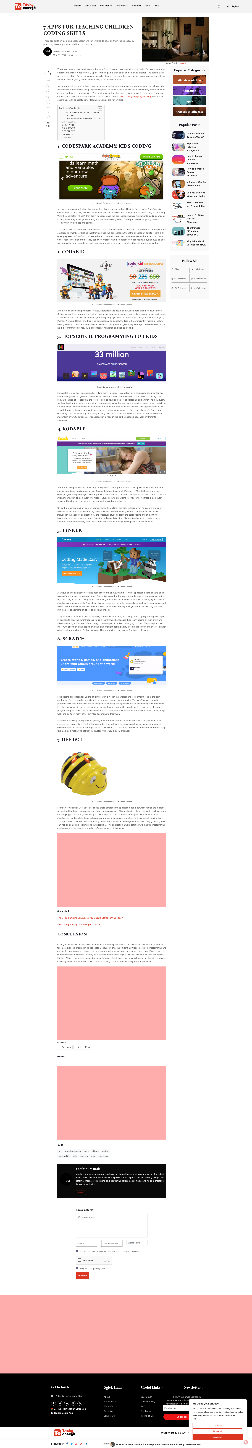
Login (227, 6)
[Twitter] (72, 1444)
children (95, 1151)
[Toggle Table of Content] (99, 108)
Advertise (108, 1411)
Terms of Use (148, 1415)
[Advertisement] (111, 851)
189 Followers (180, 288)
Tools (147, 5)
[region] (218, 1421)
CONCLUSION (67, 134)
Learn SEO (146, 1397)
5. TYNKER (70, 125)
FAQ (143, 1406)
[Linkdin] (86, 1444)
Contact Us (109, 1415)
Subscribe (182, 1416)
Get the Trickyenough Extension (70, 1408)
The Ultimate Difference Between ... (193, 231)
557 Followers (180, 279)
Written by (65, 52)
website (129, 203)
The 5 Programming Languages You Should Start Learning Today (90, 918)
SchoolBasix (125, 1174)
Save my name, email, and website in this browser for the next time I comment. (110, 1251)
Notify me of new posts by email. (92, 1269)
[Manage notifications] (246, 1442)
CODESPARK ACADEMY (89, 146)
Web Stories (106, 5)
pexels (183, 63)
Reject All (217, 1431)
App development (73, 1151)
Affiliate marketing (189, 80)
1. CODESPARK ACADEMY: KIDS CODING (82, 112)
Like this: (67, 137)
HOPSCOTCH (77, 336)
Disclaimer (146, 1411)
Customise (217, 1425)
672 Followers (200, 279)
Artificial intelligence (189, 111)
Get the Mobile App (63, 1412)
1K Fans (177, 269)
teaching (84, 1156)
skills (75, 1156)
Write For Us (110, 1401)
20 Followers (200, 269)
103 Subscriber (200, 288)
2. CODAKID (70, 115)
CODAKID (73, 252)
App (60, 1151)
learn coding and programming (135, 96)
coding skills (64, 1156)
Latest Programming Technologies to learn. (78, 924)
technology (103, 1156)
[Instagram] (81, 1444)
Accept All (217, 1437)
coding (105, 1151)
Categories (136, 5)
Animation (189, 90)
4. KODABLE (70, 122)
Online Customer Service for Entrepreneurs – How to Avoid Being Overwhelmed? (158, 1444)
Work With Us (110, 1406)
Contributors (121, 5)
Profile (80, 1193)
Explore (77, 5)
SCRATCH (73, 639)
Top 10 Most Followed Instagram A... (194, 147)
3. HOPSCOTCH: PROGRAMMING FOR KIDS (83, 119)
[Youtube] (76, 1444)
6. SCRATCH (70, 128)
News (156, 5)
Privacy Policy (148, 1401)
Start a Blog (90, 5)
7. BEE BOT (70, 131)
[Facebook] (67, 1444)
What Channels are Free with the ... (196, 206)
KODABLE (73, 429)
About (107, 1397)
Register (236, 6)
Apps (86, 1151)
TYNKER (72, 530)
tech (93, 1156)
